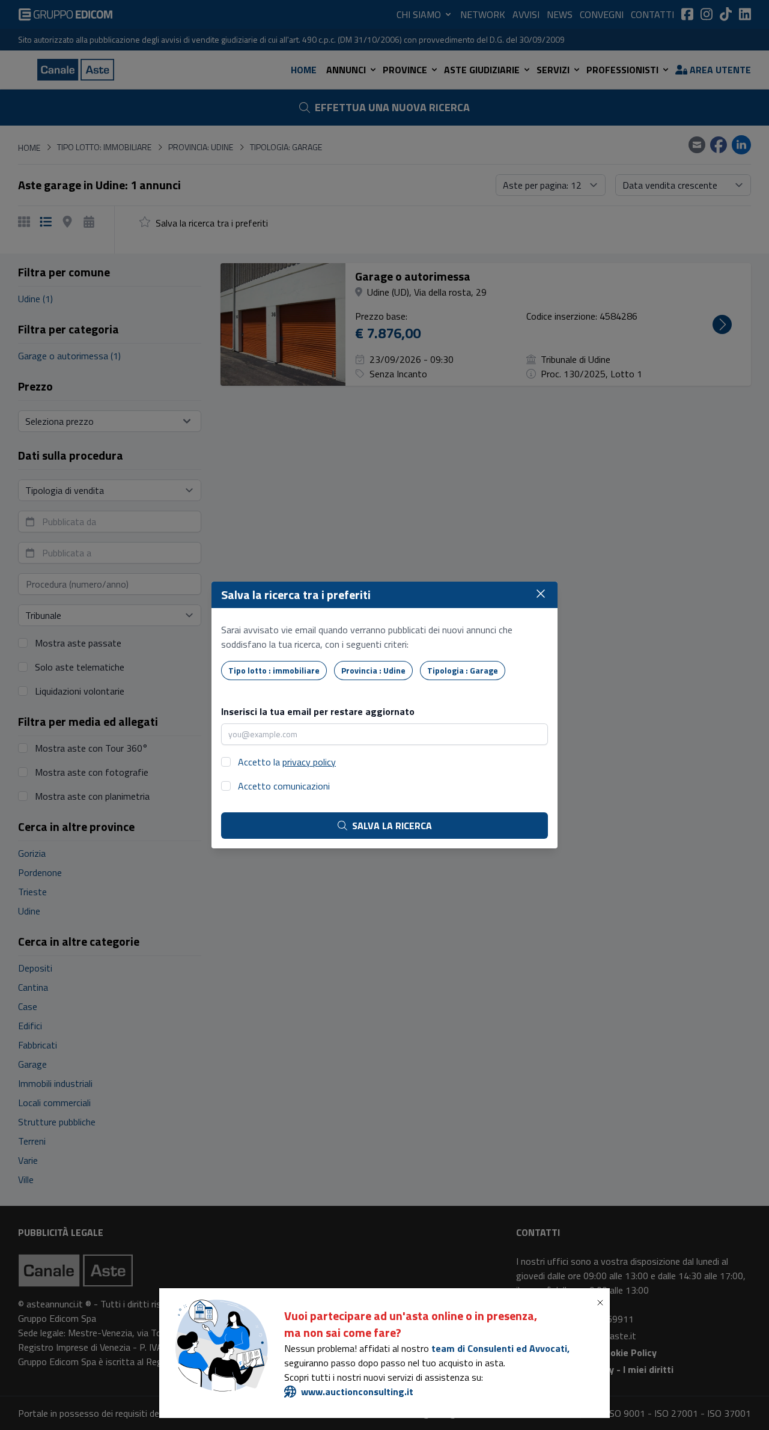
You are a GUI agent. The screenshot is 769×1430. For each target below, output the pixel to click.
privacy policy (309, 762)
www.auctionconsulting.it (357, 1391)
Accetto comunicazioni (284, 786)
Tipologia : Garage (462, 670)
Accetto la (287, 762)
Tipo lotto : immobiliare (274, 670)
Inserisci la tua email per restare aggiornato (318, 711)
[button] (602, 1302)
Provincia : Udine (373, 670)
